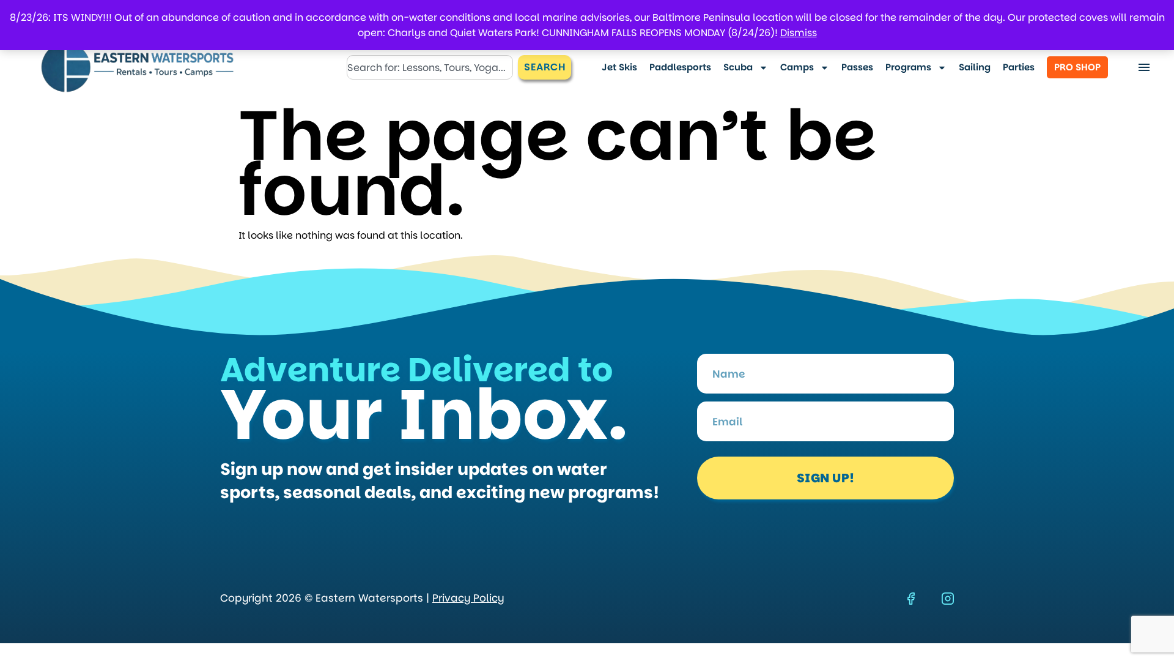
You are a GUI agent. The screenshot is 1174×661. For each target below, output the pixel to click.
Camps (797, 67)
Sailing (975, 67)
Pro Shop (1077, 67)
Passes (857, 67)
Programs (908, 67)
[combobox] (430, 67)
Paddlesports (680, 67)
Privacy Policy (468, 598)
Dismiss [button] (798, 33)
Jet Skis (619, 67)
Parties (1019, 67)
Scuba (738, 67)
